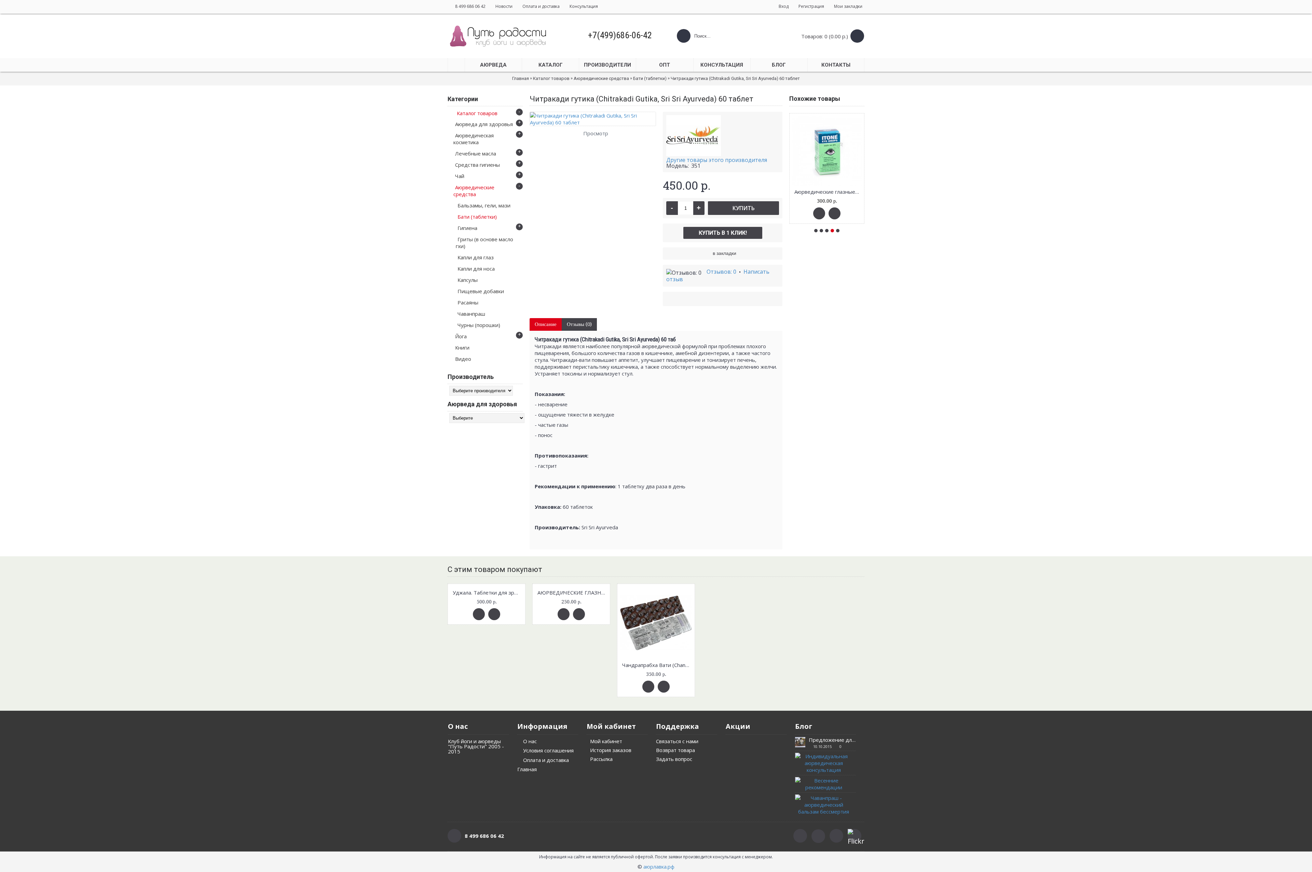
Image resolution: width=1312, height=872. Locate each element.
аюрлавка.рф (658, 866)
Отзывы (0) (579, 324)
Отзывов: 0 (721, 271)
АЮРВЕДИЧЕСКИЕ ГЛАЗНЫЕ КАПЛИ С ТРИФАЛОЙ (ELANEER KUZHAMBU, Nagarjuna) (572, 592)
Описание (546, 324)
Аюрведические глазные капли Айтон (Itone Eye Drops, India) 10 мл (828, 191)
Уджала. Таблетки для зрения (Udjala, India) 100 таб (488, 592)
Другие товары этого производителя (716, 160)
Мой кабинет (606, 741)
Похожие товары (814, 98)
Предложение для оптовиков (832, 740)
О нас (530, 741)
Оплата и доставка (546, 760)
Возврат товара (675, 750)
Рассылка (601, 758)
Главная (527, 769)
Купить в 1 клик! (723, 233)
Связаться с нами (677, 741)
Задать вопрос (674, 758)
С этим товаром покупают (495, 569)
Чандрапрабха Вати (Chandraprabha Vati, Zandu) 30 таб (657, 665)
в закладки (724, 253)
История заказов (610, 750)
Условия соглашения (548, 750)
